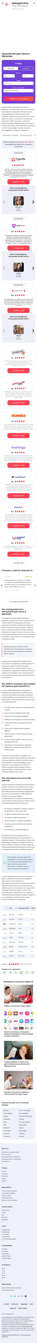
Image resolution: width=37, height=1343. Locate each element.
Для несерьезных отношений (10, 1157)
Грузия (4, 1178)
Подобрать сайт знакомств (18, 99)
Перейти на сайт (18, 182)
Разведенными (6, 1258)
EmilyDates (5, 1219)
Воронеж (6, 1128)
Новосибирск (7, 1113)
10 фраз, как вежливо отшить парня (17, 1006)
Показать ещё (18, 563)
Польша (4, 1181)
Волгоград (7, 1131)
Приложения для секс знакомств (11, 1288)
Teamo (4, 1212)
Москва (6, 1110)
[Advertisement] (18, 29)
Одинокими (5, 1253)
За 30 (3, 1268)
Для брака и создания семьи (10, 1152)
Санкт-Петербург (25, 1110)
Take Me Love (6, 1210)
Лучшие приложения (8, 1290)
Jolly (3, 1215)
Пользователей (23, 908)
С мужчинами (6, 1232)
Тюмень (22, 1133)
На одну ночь (6, 1161)
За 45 (3, 1273)
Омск (5, 1122)
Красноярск (23, 1125)
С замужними (6, 1236)
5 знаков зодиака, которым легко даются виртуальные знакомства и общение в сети (17, 1064)
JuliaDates (4, 1217)
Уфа (4, 1125)
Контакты (14, 1304)
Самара (21, 1119)
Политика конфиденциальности (10, 1335)
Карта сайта (22, 1308)
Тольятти (6, 1136)
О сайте (6, 1304)
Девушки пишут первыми (9, 1200)
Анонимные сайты (7, 1198)
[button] (33, 202)
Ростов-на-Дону (24, 1122)
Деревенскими (6, 1256)
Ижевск (21, 1136)
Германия (5, 1174)
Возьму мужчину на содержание (11, 1159)
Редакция (24, 1304)
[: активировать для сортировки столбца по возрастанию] (5, 908)
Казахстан (5, 1176)
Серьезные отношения (10, 135)
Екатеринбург (23, 1113)
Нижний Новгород (25, 1116)
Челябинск (7, 1119)
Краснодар (22, 1131)
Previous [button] (2, 585)
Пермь (21, 1128)
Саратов (6, 1133)
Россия (4, 1171)
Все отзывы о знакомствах (18, 601)
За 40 (3, 1271)
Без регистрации (26, 135)
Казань (5, 1116)
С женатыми (5, 1234)
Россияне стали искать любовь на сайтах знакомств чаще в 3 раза (16, 1093)
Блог (31, 1304)
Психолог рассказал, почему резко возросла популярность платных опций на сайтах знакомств (18, 1034)
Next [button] (35, 585)
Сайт (10, 908)
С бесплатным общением (9, 1191)
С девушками (6, 1229)
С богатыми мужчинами (9, 1239)
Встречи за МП (6, 1154)
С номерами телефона (8, 1193)
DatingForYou (20, 3)
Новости (13, 1308)
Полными (4, 1249)
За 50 (3, 1275)
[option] (18, 585)
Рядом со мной (6, 1195)
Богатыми (5, 1251)
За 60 (3, 1277)
